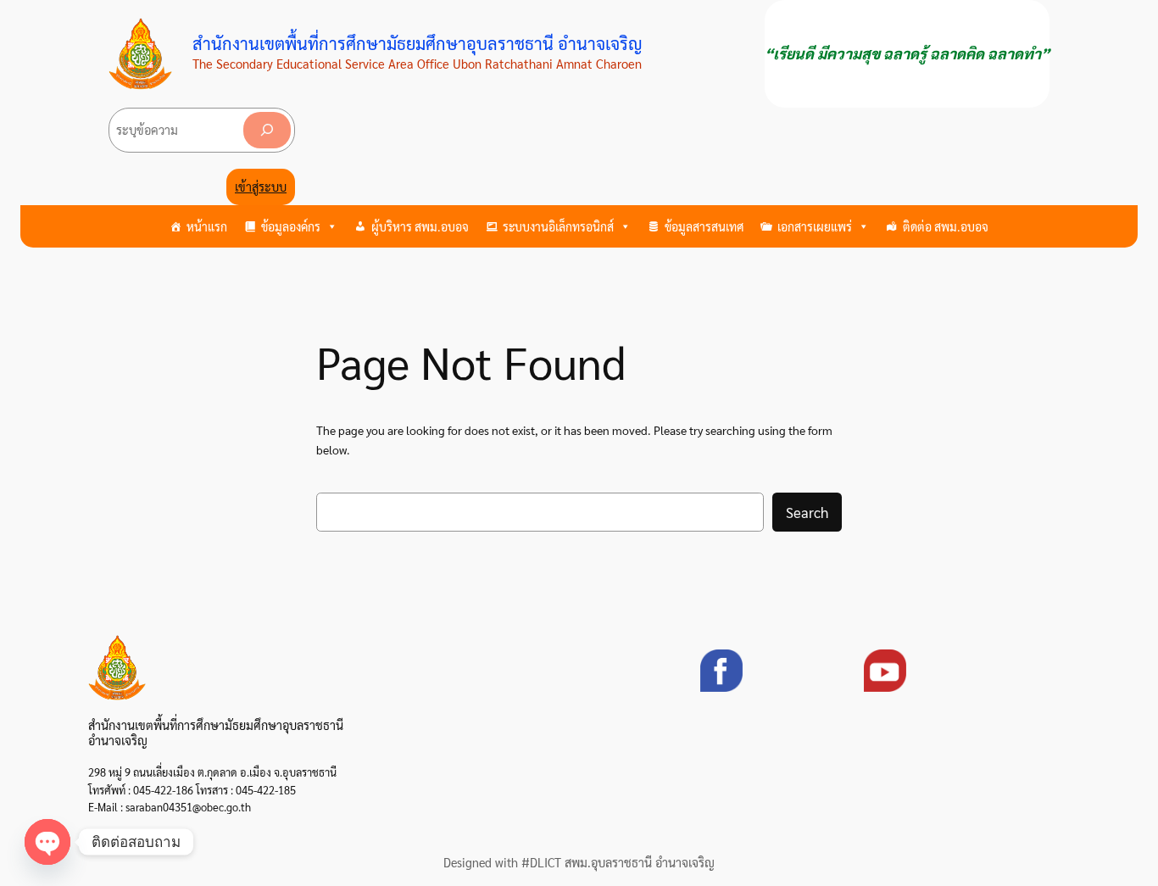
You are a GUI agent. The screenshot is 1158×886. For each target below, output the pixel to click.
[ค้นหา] (267, 130)
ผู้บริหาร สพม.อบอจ (420, 226)
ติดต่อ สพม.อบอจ (945, 226)
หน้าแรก (207, 226)
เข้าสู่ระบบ (261, 186)
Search (807, 512)
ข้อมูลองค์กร (290, 226)
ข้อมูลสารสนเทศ (704, 226)
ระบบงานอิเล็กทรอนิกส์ (558, 226)
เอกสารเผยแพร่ (814, 226)
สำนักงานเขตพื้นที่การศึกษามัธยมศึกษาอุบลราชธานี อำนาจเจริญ (417, 43)
